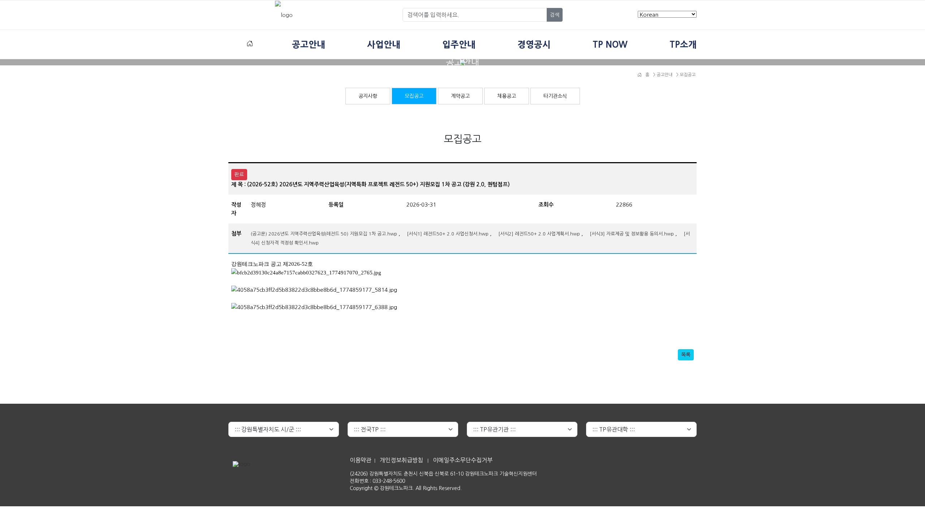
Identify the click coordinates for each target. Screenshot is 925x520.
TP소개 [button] (683, 44)
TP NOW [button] (610, 44)
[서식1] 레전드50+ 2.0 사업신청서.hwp (448, 233)
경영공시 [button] (534, 44)
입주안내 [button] (459, 44)
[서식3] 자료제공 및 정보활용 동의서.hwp (632, 233)
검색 (554, 14)
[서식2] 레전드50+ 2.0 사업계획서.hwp (539, 233)
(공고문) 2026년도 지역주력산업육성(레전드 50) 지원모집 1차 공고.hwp (324, 233)
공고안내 (663, 75)
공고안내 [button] (308, 44)
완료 (239, 174)
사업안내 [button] (383, 44)
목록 (685, 354)
